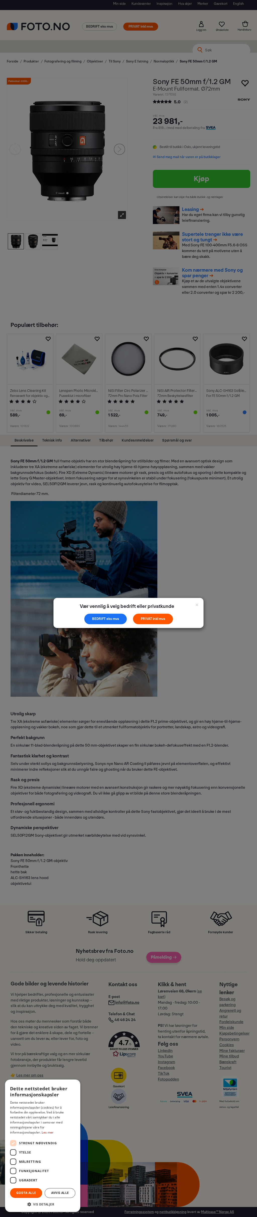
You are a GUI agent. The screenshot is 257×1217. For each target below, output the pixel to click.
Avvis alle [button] (60, 1193)
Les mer (47, 1132)
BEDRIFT (99, 619)
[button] (42, 1204)
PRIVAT (147, 619)
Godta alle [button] (26, 1193)
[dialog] (42, 1146)
